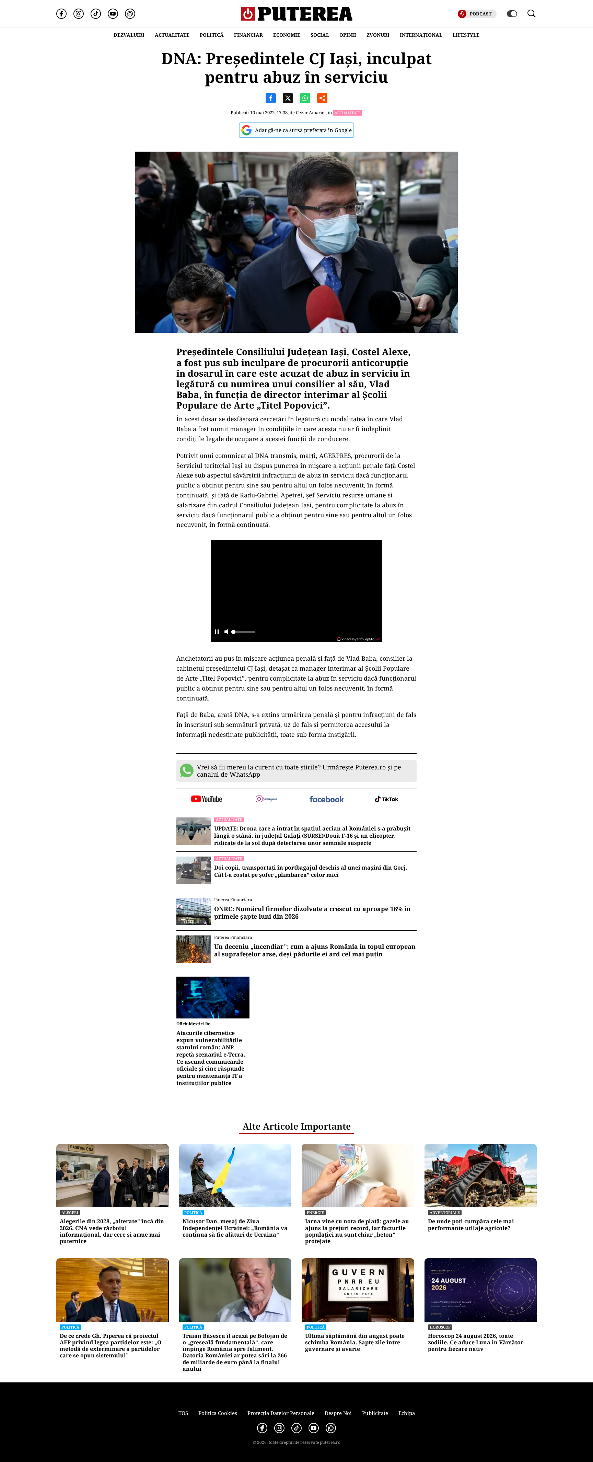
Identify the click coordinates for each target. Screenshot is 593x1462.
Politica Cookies (217, 1413)
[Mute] (226, 632)
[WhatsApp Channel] (130, 14)
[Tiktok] (96, 14)
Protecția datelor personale (280, 1413)
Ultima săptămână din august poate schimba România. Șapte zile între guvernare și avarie (355, 1343)
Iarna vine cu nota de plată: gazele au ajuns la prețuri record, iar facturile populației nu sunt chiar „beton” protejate (357, 1231)
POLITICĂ (212, 35)
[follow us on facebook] (326, 800)
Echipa (406, 1413)
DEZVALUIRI (129, 35)
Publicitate (375, 1413)
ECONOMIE (286, 35)
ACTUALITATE (172, 35)
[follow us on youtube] (206, 799)
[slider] (243, 634)
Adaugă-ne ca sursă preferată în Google (303, 130)
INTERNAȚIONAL (421, 35)
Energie (315, 1212)
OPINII (347, 35)
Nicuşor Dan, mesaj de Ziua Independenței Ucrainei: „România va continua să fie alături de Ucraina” (235, 1228)
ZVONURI (378, 35)
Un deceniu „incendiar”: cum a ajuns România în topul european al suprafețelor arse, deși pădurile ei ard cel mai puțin (315, 950)
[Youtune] (113, 14)
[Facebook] (61, 14)
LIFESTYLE (466, 35)
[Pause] (216, 632)
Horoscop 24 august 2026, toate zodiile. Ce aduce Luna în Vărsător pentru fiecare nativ (475, 1343)
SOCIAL (320, 35)
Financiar (248, 35)
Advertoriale (445, 1212)
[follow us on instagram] (266, 799)
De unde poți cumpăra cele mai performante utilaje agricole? (471, 1224)
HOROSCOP (440, 1327)
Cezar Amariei (311, 112)
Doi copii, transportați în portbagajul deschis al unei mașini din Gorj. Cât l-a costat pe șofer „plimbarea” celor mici (310, 871)
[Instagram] (78, 14)
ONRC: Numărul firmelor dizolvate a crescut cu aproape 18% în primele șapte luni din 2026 (312, 912)
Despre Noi (338, 1413)
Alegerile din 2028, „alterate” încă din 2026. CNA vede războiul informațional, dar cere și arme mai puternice (112, 1231)
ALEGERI (69, 1212)
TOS (183, 1413)
